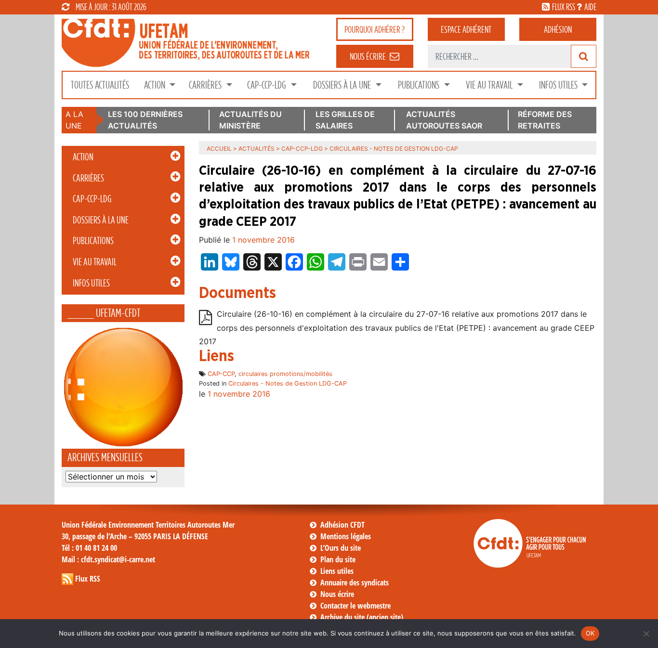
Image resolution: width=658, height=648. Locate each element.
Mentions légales (345, 536)
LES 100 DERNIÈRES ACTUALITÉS (145, 119)
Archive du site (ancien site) (361, 617)
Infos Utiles (559, 85)
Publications (419, 85)
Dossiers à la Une (343, 85)
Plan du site (337, 559)
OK (590, 633)
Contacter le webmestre (355, 605)
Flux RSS (87, 578)
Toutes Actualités (100, 85)
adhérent (466, 29)
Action (155, 85)
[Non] (646, 633)
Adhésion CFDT (342, 524)
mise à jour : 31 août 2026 (111, 7)
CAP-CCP (221, 373)
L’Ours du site (340, 548)
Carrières (206, 85)
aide (590, 7)
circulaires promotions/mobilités (285, 373)
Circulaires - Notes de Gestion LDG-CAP (287, 383)
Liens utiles (337, 571)
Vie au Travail (490, 85)
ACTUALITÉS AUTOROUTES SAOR (444, 119)
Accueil (219, 148)
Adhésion (558, 29)
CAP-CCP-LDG (267, 85)
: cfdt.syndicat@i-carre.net (108, 559)
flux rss (563, 7)
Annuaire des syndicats (354, 582)
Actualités (256, 148)
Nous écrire (337, 594)
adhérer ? (374, 29)
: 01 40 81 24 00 (89, 548)
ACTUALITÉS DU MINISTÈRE (250, 119)
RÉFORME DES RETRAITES (545, 119)
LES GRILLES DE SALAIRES (345, 119)
